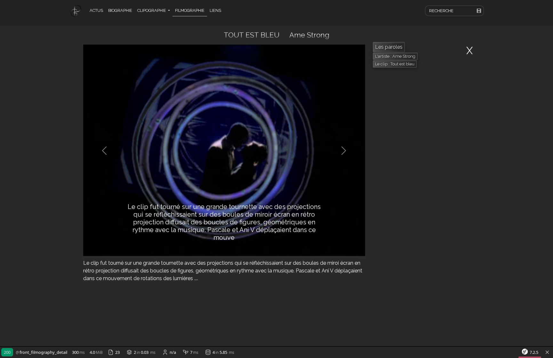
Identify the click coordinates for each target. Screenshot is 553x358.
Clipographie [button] (152, 10)
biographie (120, 10)
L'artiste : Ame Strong (395, 56)
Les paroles (389, 47)
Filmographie (189, 10)
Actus (96, 10)
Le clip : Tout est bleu (394, 64)
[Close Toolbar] (547, 352)
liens (215, 10)
